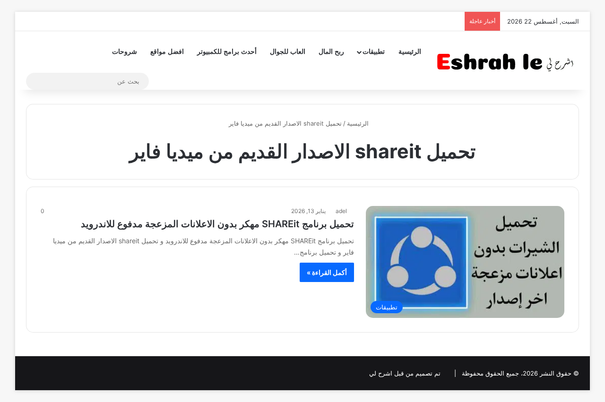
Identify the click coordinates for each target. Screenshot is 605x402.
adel (341, 210)
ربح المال (331, 51)
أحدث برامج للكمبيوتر (227, 51)
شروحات (124, 51)
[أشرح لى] (508, 60)
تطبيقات (374, 51)
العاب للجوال (287, 51)
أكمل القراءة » (327, 272)
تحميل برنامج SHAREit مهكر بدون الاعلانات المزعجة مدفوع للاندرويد (217, 224)
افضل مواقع (167, 51)
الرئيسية (409, 51)
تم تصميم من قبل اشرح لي (405, 373)
